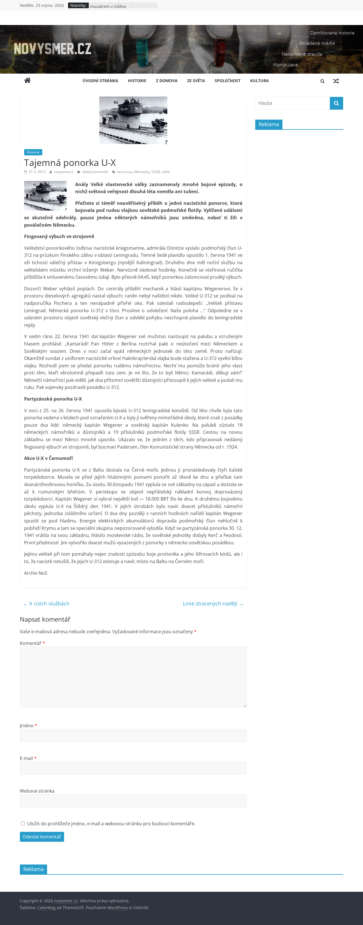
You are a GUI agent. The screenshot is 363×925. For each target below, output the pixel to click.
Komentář (32, 643)
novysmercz (64, 171)
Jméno (28, 725)
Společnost (227, 80)
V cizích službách (46, 603)
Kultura (259, 80)
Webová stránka (37, 791)
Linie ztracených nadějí (213, 603)
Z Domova (167, 80)
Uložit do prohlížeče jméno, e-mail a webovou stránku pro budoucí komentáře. (111, 823)
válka (166, 171)
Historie (137, 80)
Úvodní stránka (100, 80)
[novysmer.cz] (181, 28)
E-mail (28, 758)
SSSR (155, 171)
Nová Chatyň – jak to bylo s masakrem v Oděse (115, 8)
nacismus (124, 171)
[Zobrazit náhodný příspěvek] (336, 81)
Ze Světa (196, 80)
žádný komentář (95, 171)
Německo (141, 171)
